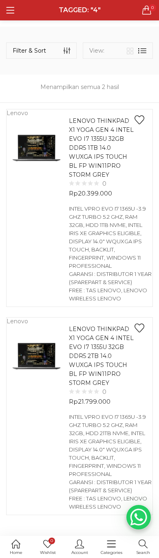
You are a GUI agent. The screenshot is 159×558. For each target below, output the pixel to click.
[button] (147, 10)
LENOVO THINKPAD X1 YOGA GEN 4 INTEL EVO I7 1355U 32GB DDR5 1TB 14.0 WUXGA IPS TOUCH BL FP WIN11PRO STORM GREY (101, 147)
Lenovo (17, 113)
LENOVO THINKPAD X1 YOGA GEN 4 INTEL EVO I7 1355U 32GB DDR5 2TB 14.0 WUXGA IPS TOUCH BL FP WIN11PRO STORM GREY (101, 356)
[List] (142, 51)
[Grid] (130, 51)
